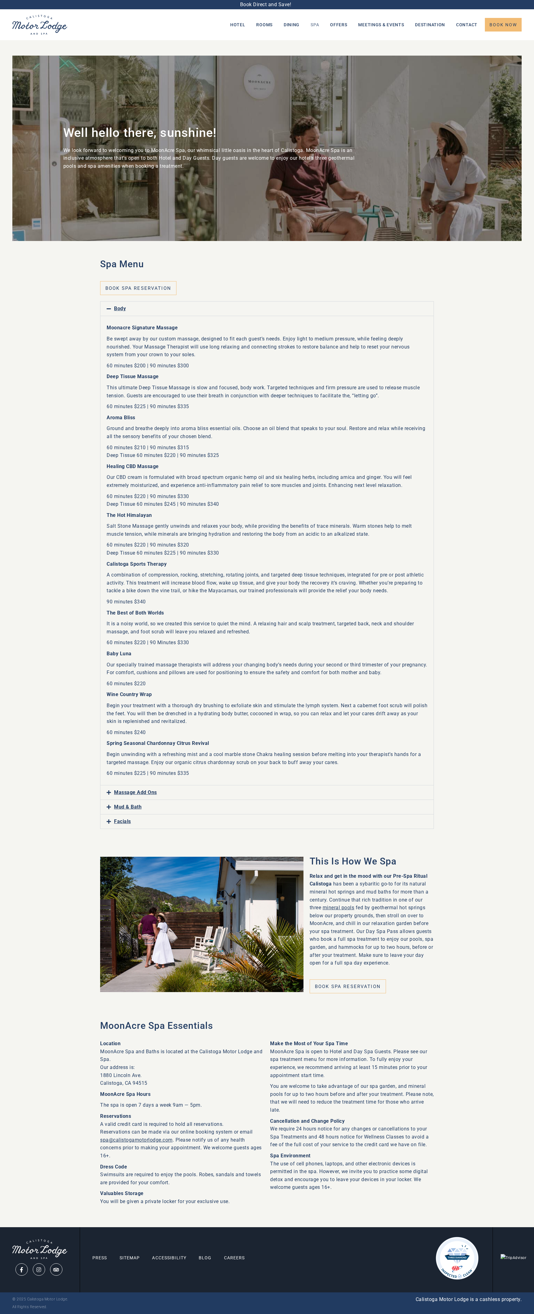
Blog (205, 1257)
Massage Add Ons (135, 792)
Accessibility (169, 1257)
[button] (267, 309)
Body (120, 308)
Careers (234, 1257)
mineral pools (338, 908)
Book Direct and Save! (267, 4)
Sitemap (130, 1257)
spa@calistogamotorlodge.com (136, 1140)
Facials (122, 821)
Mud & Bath (128, 807)
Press (99, 1257)
